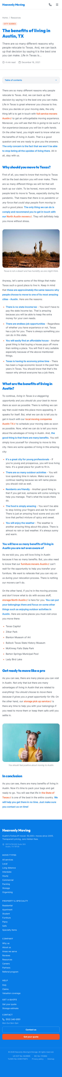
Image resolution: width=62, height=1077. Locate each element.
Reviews (6, 955)
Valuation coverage (11, 993)
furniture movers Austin (34, 564)
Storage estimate (10, 1008)
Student (6, 913)
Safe (4, 926)
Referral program (10, 971)
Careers (6, 963)
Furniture (6, 917)
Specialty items (9, 930)
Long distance (9, 868)
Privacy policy (38, 1059)
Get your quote (9, 1004)
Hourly (5, 876)
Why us (5, 943)
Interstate (6, 872)
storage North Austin (14, 600)
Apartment (7, 909)
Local (4, 863)
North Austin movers (18, 216)
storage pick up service (36, 701)
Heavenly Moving (13, 4)
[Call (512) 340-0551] (50, 4)
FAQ (4, 985)
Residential (7, 905)
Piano (4, 922)
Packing (6, 884)
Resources (16, 17)
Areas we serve (9, 951)
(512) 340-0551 (13, 1019)
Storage (6, 888)
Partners (6, 967)
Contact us (31, 1029)
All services (7, 859)
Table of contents (13, 80)
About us (6, 947)
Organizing (7, 892)
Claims (5, 989)
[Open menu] (57, 4)
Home (5, 17)
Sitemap (50, 1059)
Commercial (7, 880)
